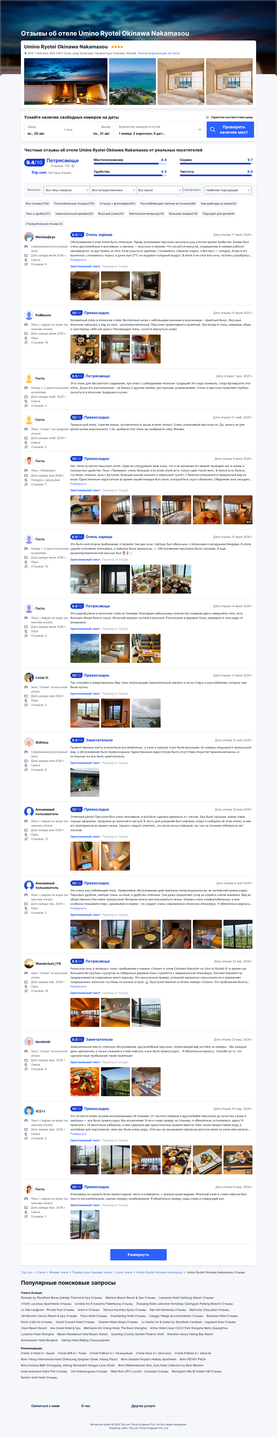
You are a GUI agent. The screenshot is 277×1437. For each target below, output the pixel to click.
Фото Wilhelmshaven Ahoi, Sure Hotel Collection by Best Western (160, 1365)
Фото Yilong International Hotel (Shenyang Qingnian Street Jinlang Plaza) (69, 1359)
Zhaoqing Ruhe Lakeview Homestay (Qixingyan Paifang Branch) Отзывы (184, 1303)
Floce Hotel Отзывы (94, 1316)
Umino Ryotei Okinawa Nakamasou (159, 1272)
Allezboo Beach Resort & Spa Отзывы (130, 1297)
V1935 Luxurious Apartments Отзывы (46, 1303)
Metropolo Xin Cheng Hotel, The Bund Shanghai (115, 1328)
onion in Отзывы (89, 1309)
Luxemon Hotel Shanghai (37, 1334)
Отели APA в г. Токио (72, 1353)
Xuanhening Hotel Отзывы (128, 1316)
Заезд (32, 126)
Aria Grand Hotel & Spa (65, 1328)
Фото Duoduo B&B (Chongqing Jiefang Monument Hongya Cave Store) (68, 1365)
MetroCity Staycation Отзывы (209, 1309)
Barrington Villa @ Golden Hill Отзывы (197, 1371)
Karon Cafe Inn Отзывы (37, 1322)
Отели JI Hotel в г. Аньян (38, 1353)
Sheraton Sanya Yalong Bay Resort (190, 1334)
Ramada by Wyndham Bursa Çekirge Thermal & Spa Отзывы (61, 1297)
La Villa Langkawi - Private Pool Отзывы (47, 1309)
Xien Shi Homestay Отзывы (167, 1309)
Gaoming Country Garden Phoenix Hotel (137, 1334)
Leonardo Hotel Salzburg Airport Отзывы (186, 1297)
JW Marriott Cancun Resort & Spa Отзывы (49, 1316)
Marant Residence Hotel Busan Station (82, 1334)
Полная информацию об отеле (159, 53)
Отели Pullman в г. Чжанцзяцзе (111, 1353)
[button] (232, 6)
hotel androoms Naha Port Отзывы (44, 1371)
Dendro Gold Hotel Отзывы (39, 1377)
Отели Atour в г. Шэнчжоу (153, 1353)
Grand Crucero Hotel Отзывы (75, 1322)
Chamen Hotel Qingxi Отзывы (118, 1322)
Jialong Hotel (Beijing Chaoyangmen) (85, 1340)
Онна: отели (124, 1272)
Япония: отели (58, 1272)
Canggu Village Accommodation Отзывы (176, 1316)
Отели (41, 1272)
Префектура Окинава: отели (92, 1272)
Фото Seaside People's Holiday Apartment (148, 1359)
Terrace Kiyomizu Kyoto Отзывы (124, 1309)
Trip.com (26, 1272)
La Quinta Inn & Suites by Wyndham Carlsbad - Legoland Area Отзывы (188, 1322)
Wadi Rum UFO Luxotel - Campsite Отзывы (140, 1371)
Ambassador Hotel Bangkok (39, 1340)
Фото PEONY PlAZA (193, 1359)
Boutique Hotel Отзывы (222, 1316)
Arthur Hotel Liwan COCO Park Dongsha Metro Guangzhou (189, 1328)
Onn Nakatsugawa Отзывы (89, 1371)
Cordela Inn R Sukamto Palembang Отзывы (104, 1303)
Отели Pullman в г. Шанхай (193, 1353)
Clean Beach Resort (34, 1328)
